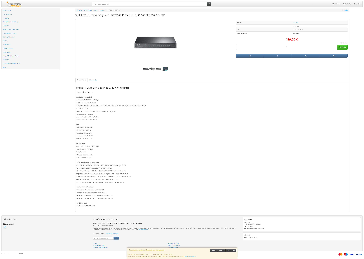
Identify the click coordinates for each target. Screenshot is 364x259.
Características (81, 80)
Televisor (6, 25)
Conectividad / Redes (9, 33)
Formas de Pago (173, 247)
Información (93, 80)
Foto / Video (7, 52)
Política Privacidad (98, 245)
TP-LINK (295, 23)
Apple (4, 67)
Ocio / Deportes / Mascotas (11, 63)
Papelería (6, 60)
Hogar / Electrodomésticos (11, 56)
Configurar (214, 250)
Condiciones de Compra (100, 247)
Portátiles (6, 18)
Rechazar (221, 250)
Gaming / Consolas (9, 37)
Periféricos (6, 44)
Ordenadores (7, 10)
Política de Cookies (190, 256)
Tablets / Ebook (8, 48)
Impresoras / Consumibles (11, 29)
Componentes (7, 14)
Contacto (348, 4)
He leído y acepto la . (107, 233)
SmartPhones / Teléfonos (11, 22)
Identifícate (336, 4)
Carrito (357, 4)
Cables (5, 41)
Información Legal (173, 243)
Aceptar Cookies (230, 250)
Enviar (116, 238)
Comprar (342, 47)
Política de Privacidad (143, 229)
